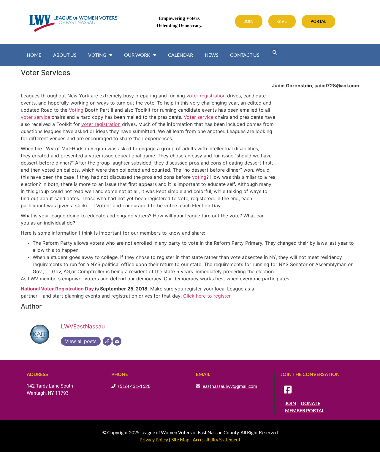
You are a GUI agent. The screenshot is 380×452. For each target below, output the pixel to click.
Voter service (198, 117)
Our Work (137, 55)
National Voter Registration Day (57, 289)
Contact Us (244, 55)
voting (199, 177)
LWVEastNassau (83, 326)
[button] (274, 52)
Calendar (180, 55)
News (211, 55)
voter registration (206, 96)
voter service (35, 117)
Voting (97, 55)
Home (34, 55)
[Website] (107, 341)
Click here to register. (207, 296)
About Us (64, 55)
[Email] (117, 341)
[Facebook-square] (288, 390)
